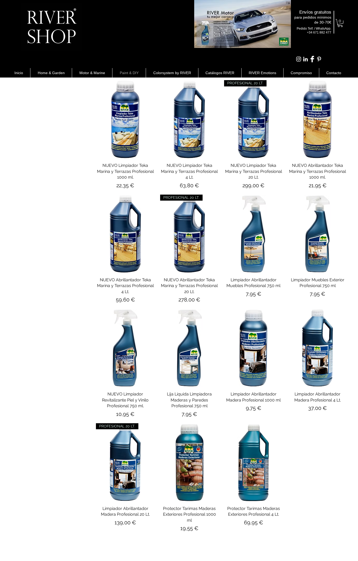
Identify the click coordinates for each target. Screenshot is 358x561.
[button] (340, 23)
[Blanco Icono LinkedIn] (305, 59)
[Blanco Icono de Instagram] (298, 59)
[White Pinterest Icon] (319, 59)
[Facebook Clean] (312, 59)
